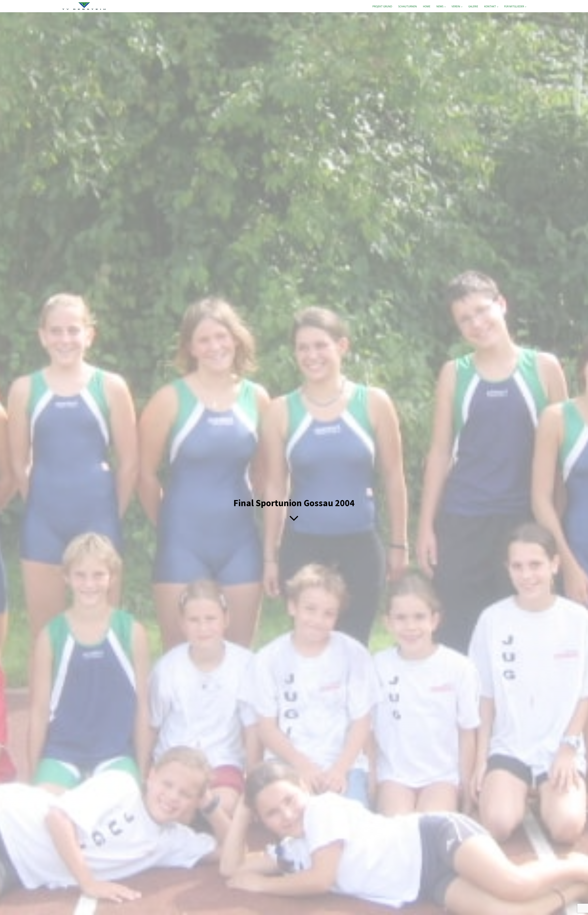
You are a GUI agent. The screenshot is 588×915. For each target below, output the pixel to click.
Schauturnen (407, 6)
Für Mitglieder (514, 6)
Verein (456, 6)
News (439, 6)
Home (426, 6)
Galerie (473, 6)
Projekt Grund (382, 6)
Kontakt (490, 6)
